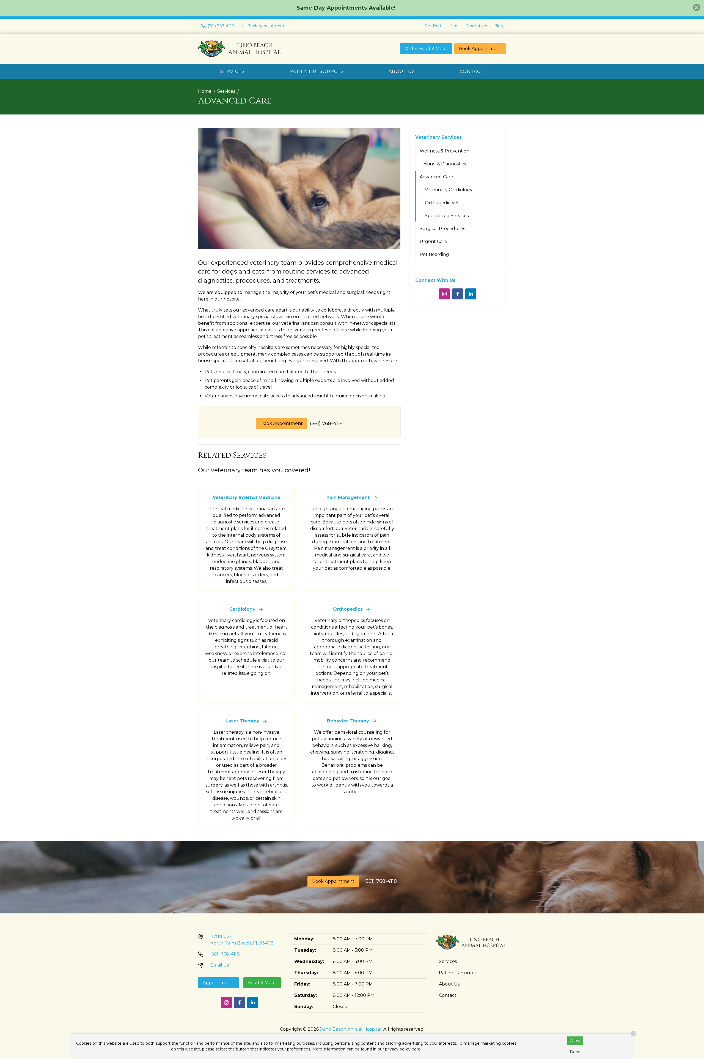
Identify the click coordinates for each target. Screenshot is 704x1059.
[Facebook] (457, 293)
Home (204, 91)
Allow (575, 1040)
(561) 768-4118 (326, 424)
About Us (402, 71)
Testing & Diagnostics (443, 164)
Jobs (454, 25)
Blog (498, 25)
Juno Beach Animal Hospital (350, 1029)
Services (232, 71)
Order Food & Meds (426, 48)
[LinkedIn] (470, 293)
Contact (472, 71)
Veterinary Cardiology (448, 189)
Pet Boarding (434, 254)
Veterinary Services (438, 137)
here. (416, 1049)
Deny (575, 1051)
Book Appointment (480, 48)
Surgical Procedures (442, 228)
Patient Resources (317, 71)
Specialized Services (447, 215)
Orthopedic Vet (442, 202)
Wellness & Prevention (444, 151)
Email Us (219, 965)
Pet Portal (434, 25)
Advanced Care (436, 176)
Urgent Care (433, 241)
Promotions (476, 25)
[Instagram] (444, 293)
